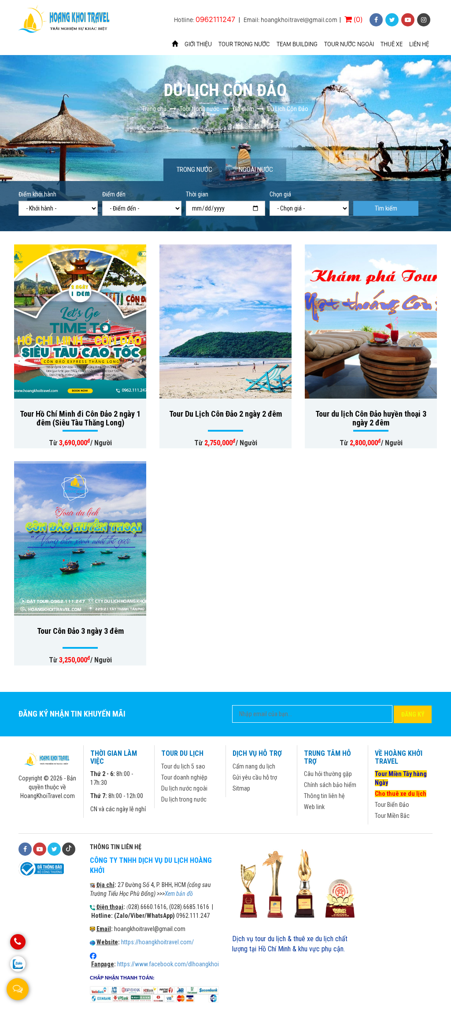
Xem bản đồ (179, 893)
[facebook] (376, 19)
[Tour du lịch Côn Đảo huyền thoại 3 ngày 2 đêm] (371, 321)
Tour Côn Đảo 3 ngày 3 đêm (80, 631)
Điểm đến (114, 194)
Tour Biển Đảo (392, 804)
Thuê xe (392, 44)
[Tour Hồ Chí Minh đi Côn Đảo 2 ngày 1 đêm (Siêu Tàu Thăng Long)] (80, 321)
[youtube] (407, 19)
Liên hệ (419, 44)
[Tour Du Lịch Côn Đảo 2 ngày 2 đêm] (225, 321)
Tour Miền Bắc (392, 815)
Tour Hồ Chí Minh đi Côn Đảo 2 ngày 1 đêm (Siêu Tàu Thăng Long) (80, 418)
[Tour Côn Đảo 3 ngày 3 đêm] (80, 539)
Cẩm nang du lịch (254, 766)
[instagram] (423, 19)
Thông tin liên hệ (324, 795)
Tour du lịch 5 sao (183, 766)
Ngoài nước (256, 170)
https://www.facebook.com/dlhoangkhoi (168, 964)
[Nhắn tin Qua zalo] (18, 964)
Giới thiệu (198, 44)
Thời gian (197, 194)
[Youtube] (39, 849)
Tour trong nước (244, 44)
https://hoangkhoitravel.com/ (157, 942)
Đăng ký (413, 714)
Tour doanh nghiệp (184, 777)
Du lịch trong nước (184, 799)
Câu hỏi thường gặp (328, 773)
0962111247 (215, 19)
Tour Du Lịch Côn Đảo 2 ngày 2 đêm (225, 413)
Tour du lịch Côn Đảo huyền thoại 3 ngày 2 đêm (370, 418)
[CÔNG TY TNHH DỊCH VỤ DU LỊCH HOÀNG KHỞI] (65, 20)
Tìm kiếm (386, 208)
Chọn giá (280, 194)
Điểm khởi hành (37, 194)
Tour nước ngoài (349, 44)
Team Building (297, 44)
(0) (357, 19)
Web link (314, 806)
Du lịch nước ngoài (184, 788)
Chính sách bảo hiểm (330, 784)
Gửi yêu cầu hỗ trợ (255, 777)
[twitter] (392, 19)
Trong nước (194, 170)
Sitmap (241, 788)
